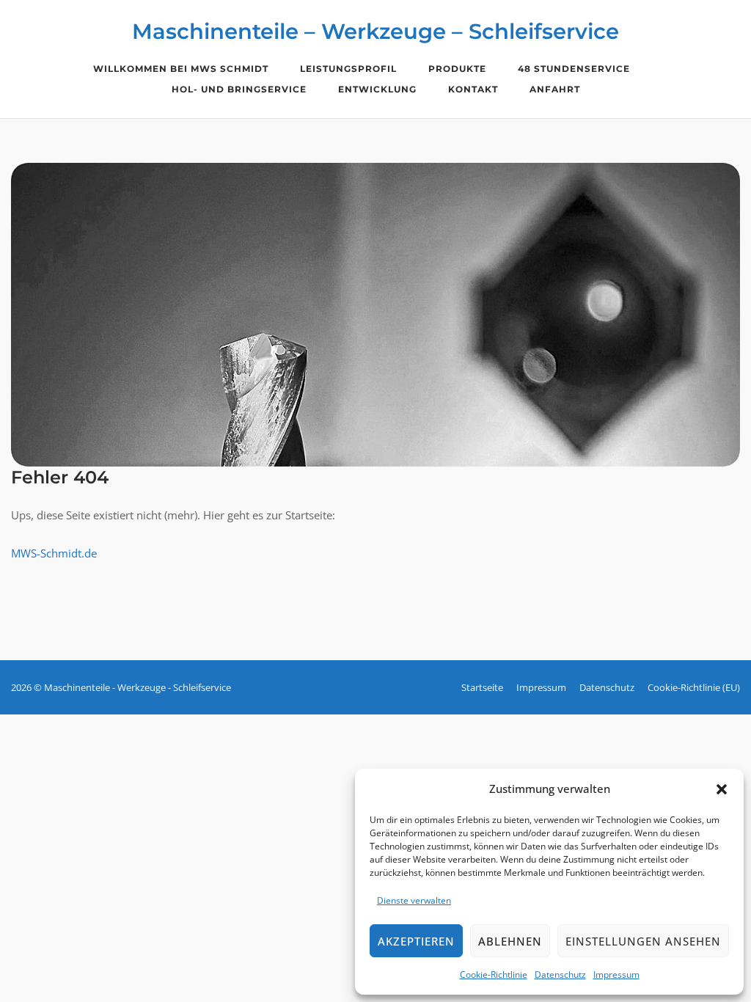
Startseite (482, 687)
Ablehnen (510, 941)
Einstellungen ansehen (643, 941)
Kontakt (473, 89)
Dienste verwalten (414, 900)
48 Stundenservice (574, 68)
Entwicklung (377, 89)
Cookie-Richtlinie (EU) (694, 687)
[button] (721, 789)
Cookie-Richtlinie (493, 974)
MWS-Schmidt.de (54, 553)
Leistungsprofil (348, 68)
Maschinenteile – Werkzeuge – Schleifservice (375, 31)
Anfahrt (555, 89)
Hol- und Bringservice (239, 89)
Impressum (616, 974)
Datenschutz (560, 974)
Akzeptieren (416, 941)
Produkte (457, 68)
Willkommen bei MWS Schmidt (180, 68)
